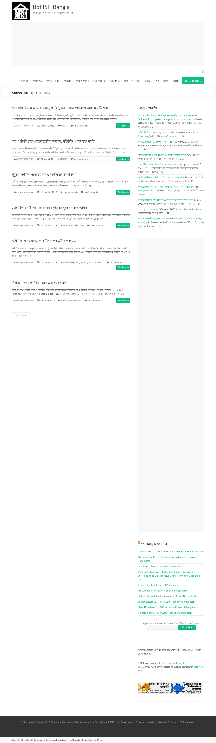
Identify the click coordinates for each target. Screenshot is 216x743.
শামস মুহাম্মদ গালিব (166, 141)
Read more (123, 125)
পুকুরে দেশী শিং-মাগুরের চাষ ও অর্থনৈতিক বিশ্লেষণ (44, 174)
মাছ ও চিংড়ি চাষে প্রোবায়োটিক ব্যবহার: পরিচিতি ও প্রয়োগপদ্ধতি (53, 141)
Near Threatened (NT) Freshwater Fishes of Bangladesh (168, 607)
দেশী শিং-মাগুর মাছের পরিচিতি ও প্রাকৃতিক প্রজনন (44, 240)
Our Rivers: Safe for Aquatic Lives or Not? (160, 566)
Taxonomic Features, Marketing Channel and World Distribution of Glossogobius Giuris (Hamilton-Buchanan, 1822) (169, 575)
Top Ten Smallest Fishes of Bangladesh (158, 584)
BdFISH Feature (193, 80)
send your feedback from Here (171, 662)
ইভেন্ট (126, 80)
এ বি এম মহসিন (185, 119)
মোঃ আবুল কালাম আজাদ (24, 125)
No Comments (80, 125)
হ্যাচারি (81, 225)
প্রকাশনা (135, 80)
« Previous (21, 314)
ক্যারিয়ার (146, 80)
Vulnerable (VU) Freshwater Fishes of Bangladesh (165, 612)
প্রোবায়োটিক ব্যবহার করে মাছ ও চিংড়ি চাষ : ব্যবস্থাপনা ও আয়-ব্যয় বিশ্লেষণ (61, 107)
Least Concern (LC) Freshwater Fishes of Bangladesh (166, 601)
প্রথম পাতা (23, 80)
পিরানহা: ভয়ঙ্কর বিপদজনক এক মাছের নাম (39, 282)
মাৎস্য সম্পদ (37, 80)
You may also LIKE (154, 544)
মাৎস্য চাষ (67, 80)
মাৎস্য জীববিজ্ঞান (52, 80)
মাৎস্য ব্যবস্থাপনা (82, 80)
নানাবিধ (175, 80)
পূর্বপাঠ (156, 80)
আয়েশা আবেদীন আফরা (171, 132)
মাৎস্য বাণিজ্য (114, 80)
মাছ (70, 300)
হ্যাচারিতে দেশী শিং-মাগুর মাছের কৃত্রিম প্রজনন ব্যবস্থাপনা (50, 207)
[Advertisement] (109, 44)
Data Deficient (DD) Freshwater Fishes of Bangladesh (167, 596)
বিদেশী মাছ (64, 300)
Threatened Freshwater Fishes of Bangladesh (162, 590)
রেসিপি (165, 80)
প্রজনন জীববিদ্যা (69, 262)
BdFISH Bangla (51, 6)
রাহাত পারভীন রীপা (177, 177)
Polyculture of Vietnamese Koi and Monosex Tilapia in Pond (170, 551)
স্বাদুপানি (74, 192)
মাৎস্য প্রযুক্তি (99, 80)
